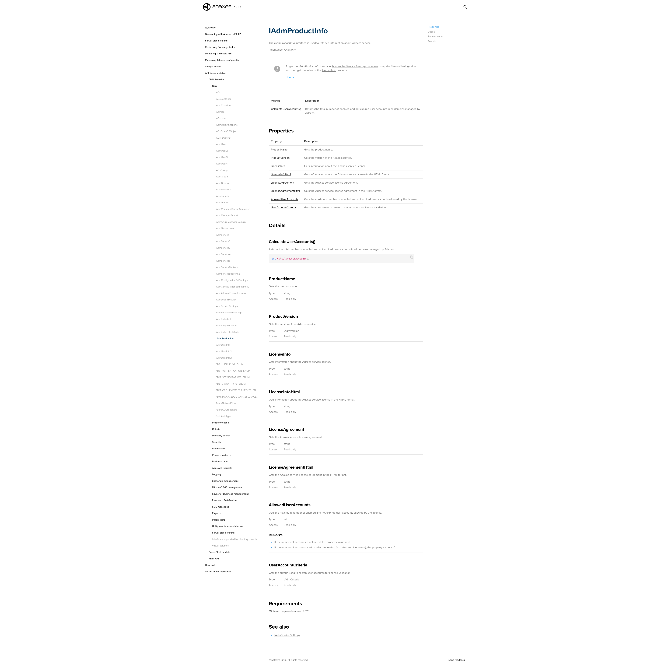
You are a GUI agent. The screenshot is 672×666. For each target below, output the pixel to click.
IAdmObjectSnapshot (227, 125)
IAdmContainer (224, 105)
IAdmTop (220, 112)
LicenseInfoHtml (281, 174)
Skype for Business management (230, 494)
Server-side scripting (216, 41)
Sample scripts (213, 66)
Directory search (221, 435)
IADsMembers (223, 189)
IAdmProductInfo (225, 338)
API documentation (215, 73)
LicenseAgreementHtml (285, 191)
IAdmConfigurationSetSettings (232, 280)
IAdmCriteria (291, 579)
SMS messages (220, 507)
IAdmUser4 (222, 164)
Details (431, 32)
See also (432, 41)
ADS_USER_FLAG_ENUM (229, 364)
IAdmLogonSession (226, 300)
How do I (210, 565)
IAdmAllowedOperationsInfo (231, 293)
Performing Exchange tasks (220, 47)
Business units (220, 461)
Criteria (216, 429)
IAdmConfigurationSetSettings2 (232, 287)
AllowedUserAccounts (284, 199)
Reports (216, 513)
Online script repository (218, 571)
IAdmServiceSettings (227, 306)
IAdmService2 (223, 241)
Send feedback (457, 660)
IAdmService (222, 235)
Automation (218, 448)
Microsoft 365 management (227, 487)
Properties (433, 27)
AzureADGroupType (226, 410)
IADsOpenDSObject (226, 131)
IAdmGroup (222, 176)
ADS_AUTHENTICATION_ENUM (233, 371)
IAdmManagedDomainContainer (233, 209)
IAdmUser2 (222, 151)
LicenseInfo (278, 166)
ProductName (279, 150)
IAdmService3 (223, 248)
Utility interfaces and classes (227, 526)
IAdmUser (221, 144)
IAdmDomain (222, 202)
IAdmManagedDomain (227, 215)
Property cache (220, 423)
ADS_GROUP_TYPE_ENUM (231, 384)
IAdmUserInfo (223, 345)
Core (215, 86)
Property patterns (221, 455)
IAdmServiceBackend (227, 267)
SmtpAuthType (223, 416)
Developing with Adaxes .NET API (223, 34)
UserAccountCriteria (283, 207)
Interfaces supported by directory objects (234, 539)
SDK (238, 7)
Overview (210, 28)
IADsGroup (221, 170)
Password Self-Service (224, 500)
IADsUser (221, 118)
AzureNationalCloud (226, 403)
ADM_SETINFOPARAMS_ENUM (233, 377)
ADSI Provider (216, 79)
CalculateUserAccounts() (286, 109)
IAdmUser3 (222, 157)
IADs (218, 92)
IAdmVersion (291, 331)
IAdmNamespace (225, 228)
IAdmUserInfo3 (224, 358)
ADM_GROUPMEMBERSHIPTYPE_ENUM (238, 390)
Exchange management (225, 481)
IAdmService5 (223, 261)
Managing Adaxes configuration (222, 60)
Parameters (218, 520)
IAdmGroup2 (222, 183)
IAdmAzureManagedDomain (231, 222)
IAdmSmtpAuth (224, 319)
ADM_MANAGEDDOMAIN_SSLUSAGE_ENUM (239, 397)
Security (216, 442)
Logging (216, 474)
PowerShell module (219, 552)
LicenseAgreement (282, 183)
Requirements (435, 36)
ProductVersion (280, 158)
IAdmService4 (223, 254)
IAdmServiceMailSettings (229, 312)
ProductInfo (329, 70)
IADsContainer (223, 99)
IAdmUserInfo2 (224, 351)
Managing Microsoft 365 (218, 53)
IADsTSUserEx (223, 138)
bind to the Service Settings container (355, 66)
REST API (214, 558)
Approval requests (222, 468)
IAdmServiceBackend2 (228, 274)
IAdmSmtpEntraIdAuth (227, 332)
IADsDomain (222, 196)
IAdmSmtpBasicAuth (226, 325)
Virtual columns (220, 546)
